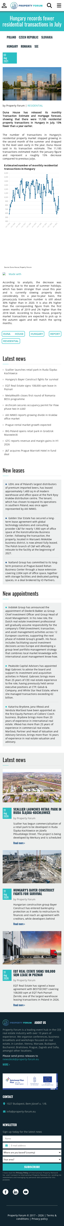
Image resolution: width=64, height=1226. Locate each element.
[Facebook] (5, 1192)
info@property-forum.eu (21, 1111)
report (55, 334)
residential (11, 341)
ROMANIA (26, 47)
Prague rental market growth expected (28, 425)
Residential (35, 105)
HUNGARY (12, 47)
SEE (36, 47)
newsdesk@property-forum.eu (21, 1059)
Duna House (13, 334)
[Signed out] (4, 7)
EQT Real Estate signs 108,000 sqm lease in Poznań (34, 973)
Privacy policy (40, 1218)
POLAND (11, 38)
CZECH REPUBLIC (28, 38)
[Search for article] (49, 6)
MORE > (6, 1064)
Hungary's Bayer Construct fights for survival (31, 379)
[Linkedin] (15, 1192)
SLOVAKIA (47, 38)
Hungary (37, 334)
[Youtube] (26, 1192)
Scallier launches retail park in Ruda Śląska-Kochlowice (37, 811)
